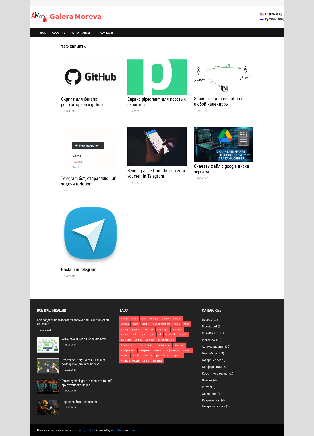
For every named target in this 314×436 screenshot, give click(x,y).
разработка (162, 355)
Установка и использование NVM (84, 339)
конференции (172, 350)
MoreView (208, 340)
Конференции (212, 367)
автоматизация (166, 339)
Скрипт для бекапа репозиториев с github (82, 102)
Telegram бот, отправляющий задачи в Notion (88, 181)
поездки (148, 355)
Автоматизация (213, 346)
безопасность (128, 345)
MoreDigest (210, 333)
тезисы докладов (130, 360)
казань (157, 350)
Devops (207, 319)
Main (43, 32)
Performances (81, 32)
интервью (144, 350)
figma (177, 323)
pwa (152, 334)
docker (145, 323)
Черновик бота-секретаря (79, 402)
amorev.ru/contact (83, 430)
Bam (133, 430)
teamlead (170, 334)
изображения (128, 350)
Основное (209, 393)
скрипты (177, 355)
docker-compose (161, 323)
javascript (149, 329)
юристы (157, 360)
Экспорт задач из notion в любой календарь (218, 101)
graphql (136, 329)
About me (58, 32)
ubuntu (138, 339)
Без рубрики (211, 353)
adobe (124, 318)
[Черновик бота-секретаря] (48, 402)
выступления (164, 345)
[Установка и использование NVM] (48, 339)
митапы (187, 350)
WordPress (117, 430)
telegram (183, 334)
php (144, 334)
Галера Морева (212, 360)
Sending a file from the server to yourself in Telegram (156, 173)
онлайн (136, 355)
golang (124, 329)
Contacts (107, 32)
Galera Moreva (75, 16)
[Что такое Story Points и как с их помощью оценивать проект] (48, 360)
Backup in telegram (78, 269)
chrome (165, 318)
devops (125, 323)
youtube (150, 339)
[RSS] (275, 3)
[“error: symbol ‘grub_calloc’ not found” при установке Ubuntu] (48, 381)
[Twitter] (261, 3)
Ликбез (207, 380)
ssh (160, 334)
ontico (135, 334)
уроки (146, 360)
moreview (177, 329)
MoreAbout (209, 326)
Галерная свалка (213, 406)
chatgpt (154, 318)
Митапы (207, 387)
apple (135, 318)
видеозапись (146, 345)
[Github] (271, 3)
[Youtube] (257, 3)
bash (143, 318)
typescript (126, 339)
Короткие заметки (215, 373)
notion (124, 334)
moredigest (163, 329)
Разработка (210, 400)
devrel (135, 323)
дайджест (179, 345)
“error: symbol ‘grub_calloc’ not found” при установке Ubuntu (87, 383)
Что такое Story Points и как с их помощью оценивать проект (84, 362)
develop (177, 318)
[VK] (266, 3)
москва (125, 355)
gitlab (186, 323)
